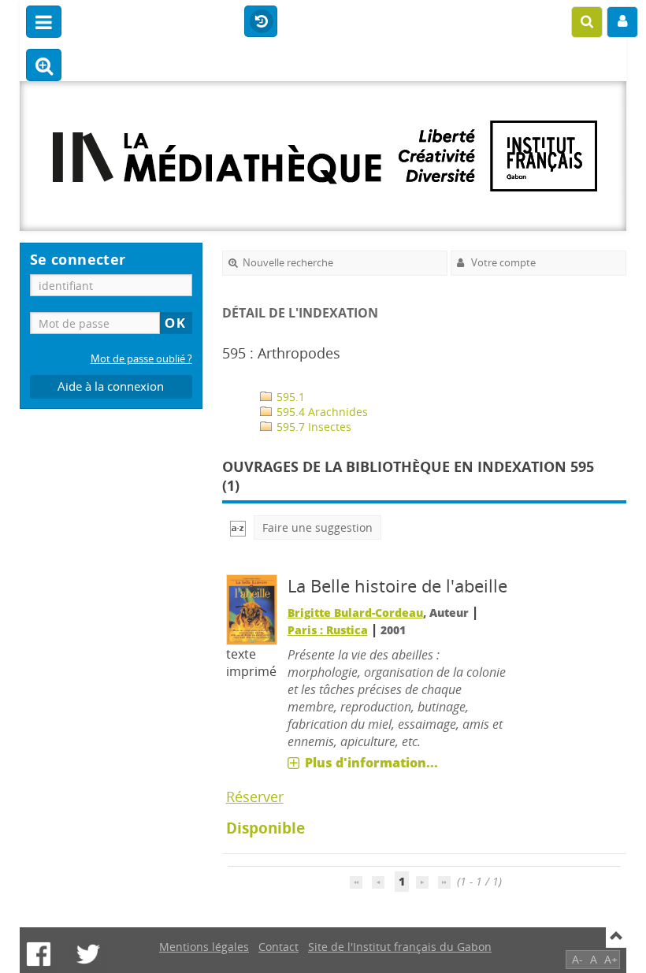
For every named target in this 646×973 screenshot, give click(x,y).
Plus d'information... (371, 762)
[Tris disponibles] (238, 527)
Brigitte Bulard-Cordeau (355, 612)
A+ (611, 959)
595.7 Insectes (312, 426)
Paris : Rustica (328, 629)
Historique (261, 22)
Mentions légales (204, 946)
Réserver (255, 796)
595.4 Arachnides (320, 411)
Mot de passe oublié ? (141, 359)
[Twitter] (88, 954)
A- (577, 959)
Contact (278, 946)
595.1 (289, 396)
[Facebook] (39, 954)
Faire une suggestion (317, 527)
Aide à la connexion (111, 386)
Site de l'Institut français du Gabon (400, 946)
